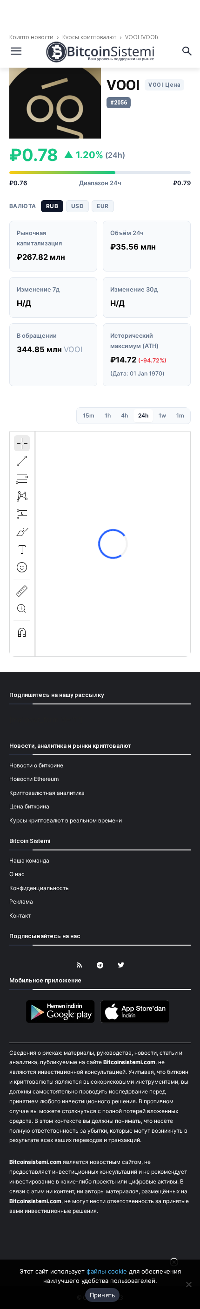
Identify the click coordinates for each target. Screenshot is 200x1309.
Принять (102, 1295)
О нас (17, 873)
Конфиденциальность (39, 887)
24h (143, 415)
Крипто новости (32, 37)
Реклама (21, 901)
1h (108, 415)
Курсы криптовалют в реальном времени (65, 820)
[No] (188, 1284)
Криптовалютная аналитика (47, 792)
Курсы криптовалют (89, 37)
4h (124, 415)
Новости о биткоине (36, 765)
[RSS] (79, 965)
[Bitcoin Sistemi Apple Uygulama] (137, 1021)
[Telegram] (100, 965)
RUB (52, 205)
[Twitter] (121, 965)
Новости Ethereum (34, 778)
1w (162, 415)
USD (77, 205)
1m (180, 415)
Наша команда (29, 860)
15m (88, 415)
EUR (102, 205)
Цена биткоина (29, 806)
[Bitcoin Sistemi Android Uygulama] (63, 1021)
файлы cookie (107, 1271)
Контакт (20, 915)
